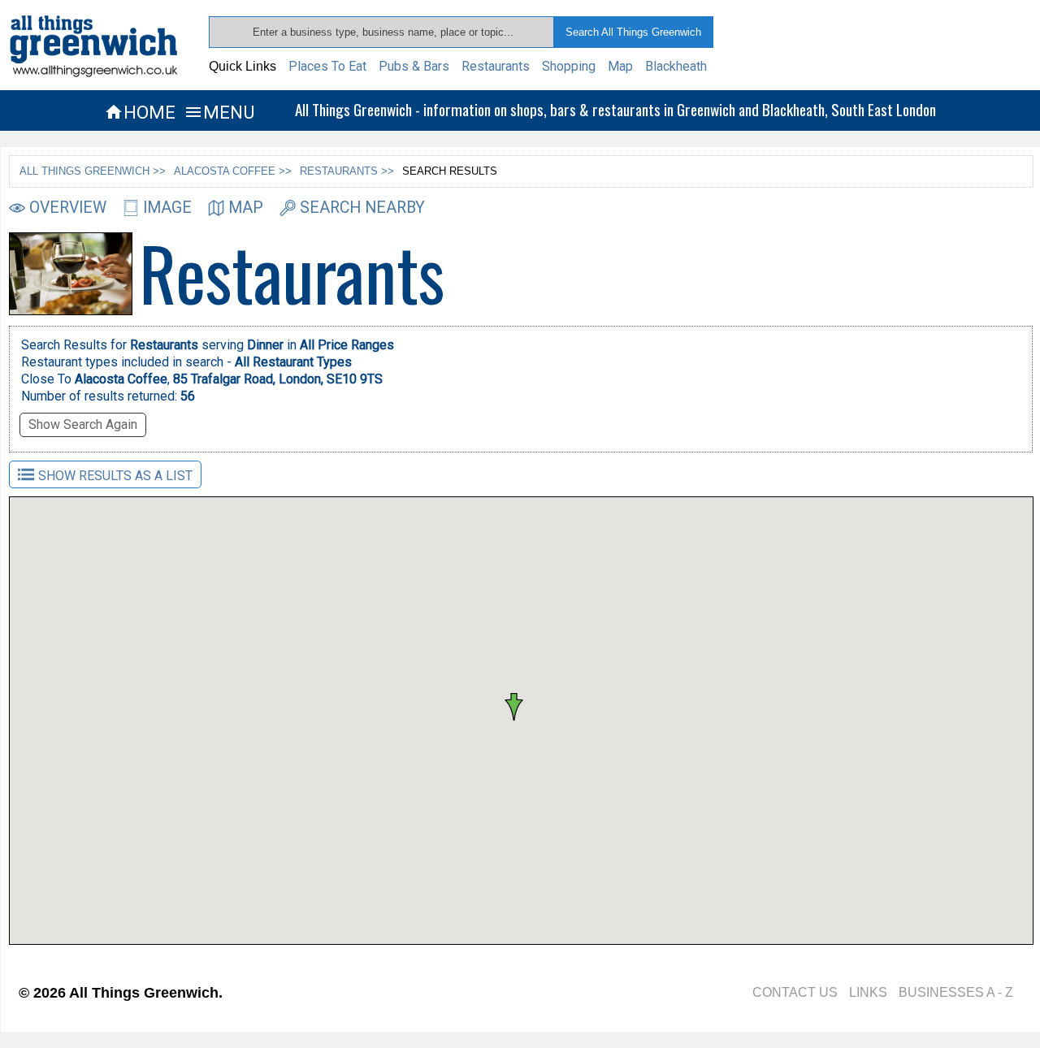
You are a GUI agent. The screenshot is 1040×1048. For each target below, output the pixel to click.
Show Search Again (82, 424)
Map (620, 66)
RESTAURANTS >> (347, 171)
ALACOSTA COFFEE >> (233, 171)
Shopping (569, 66)
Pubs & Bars (414, 66)
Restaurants (496, 66)
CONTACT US (795, 992)
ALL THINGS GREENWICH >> (93, 171)
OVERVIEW (67, 207)
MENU (219, 112)
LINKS (868, 992)
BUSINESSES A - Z (956, 992)
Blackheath (676, 66)
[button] (564, 684)
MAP (245, 207)
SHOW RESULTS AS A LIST (115, 475)
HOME (140, 112)
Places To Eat (327, 66)
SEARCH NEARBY (362, 207)
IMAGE (167, 207)
